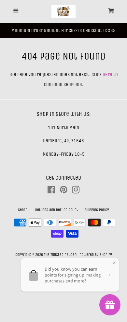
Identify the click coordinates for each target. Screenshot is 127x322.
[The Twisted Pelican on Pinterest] (64, 191)
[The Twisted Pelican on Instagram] (76, 191)
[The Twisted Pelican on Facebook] (51, 191)
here (107, 75)
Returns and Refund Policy (56, 209)
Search (23, 209)
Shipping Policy (96, 209)
